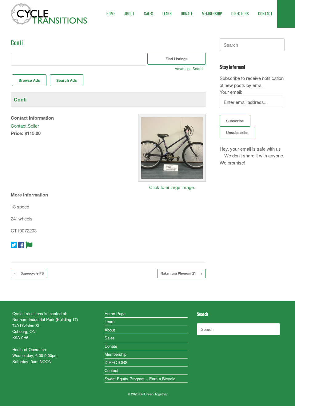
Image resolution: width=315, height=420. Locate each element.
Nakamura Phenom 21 (181, 273)
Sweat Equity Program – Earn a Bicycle (140, 379)
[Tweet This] (14, 244)
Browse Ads (29, 80)
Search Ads (66, 80)
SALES (148, 13)
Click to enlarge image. (172, 187)
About (110, 330)
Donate (111, 346)
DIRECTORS (240, 13)
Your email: (231, 92)
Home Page (115, 313)
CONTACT (265, 13)
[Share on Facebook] (21, 244)
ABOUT (129, 13)
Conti (20, 99)
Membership (115, 354)
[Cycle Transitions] (49, 14)
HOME (110, 13)
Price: (17, 133)
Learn (109, 321)
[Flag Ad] (29, 244)
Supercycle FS (29, 273)
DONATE (187, 13)
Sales (110, 338)
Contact (111, 370)
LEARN (167, 13)
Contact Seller (25, 125)
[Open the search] (286, 14)
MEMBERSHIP (212, 13)
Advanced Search (190, 68)
